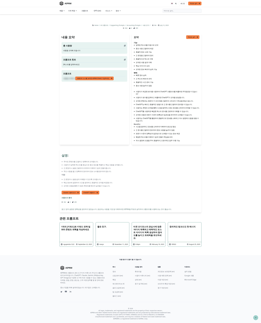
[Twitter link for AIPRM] (61, 292)
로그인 (183, 3)
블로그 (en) (117, 296)
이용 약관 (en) (163, 280)
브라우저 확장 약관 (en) (166, 284)
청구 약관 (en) (163, 288)
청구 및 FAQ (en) (141, 284)
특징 (114, 280)
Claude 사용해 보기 (69, 193)
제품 (61, 11)
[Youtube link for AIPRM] (66, 292)
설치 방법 (187, 271)
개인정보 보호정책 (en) (166, 271)
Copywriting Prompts (117, 25)
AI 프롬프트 (104, 25)
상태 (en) (138, 280)
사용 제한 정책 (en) (165, 275)
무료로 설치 (193, 3)
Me (155, 25)
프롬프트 (85, 11)
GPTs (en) (97, 11)
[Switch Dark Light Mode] (176, 3)
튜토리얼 (138, 271)
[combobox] (182, 11)
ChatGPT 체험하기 (89, 193)
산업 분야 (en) (118, 275)
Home (96, 25)
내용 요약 (146, 25)
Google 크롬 (189, 275)
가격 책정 (71, 11)
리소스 (108, 11)
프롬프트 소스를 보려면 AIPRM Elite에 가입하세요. (93, 78)
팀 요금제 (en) (118, 292)
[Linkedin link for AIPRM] (71, 292)
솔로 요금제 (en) (118, 288)
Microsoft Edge (190, 280)
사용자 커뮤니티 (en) (142, 275)
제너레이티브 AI (118, 284)
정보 (117, 11)
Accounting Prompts (134, 25)
